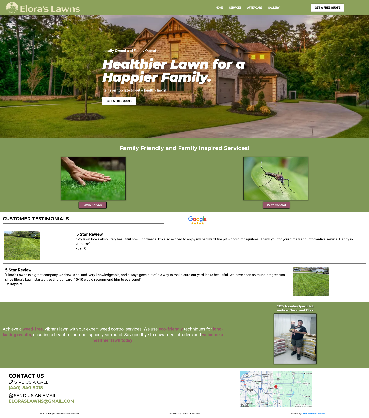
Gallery (273, 7)
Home (219, 7)
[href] (276, 389)
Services (235, 7)
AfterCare (254, 7)
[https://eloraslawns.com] (43, 7)
